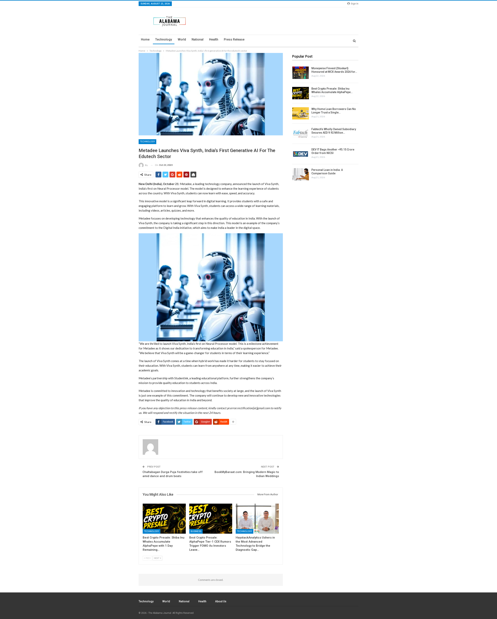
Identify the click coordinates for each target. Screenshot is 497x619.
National (197, 39)
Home (145, 39)
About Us (220, 601)
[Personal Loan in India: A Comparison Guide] (300, 174)
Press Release (234, 39)
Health (213, 39)
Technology (163, 39)
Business (196, 531)
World (182, 39)
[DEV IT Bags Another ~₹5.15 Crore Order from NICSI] (300, 154)
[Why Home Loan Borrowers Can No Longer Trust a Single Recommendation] (300, 113)
